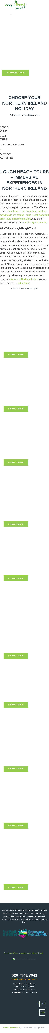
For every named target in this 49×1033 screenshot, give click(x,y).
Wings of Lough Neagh (25, 693)
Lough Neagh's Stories (25, 811)
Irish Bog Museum (21, 451)
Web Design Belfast (11, 1028)
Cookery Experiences (24, 394)
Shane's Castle (18, 567)
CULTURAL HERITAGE (12, 144)
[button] (11, 14)
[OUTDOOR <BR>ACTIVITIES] (0, 150)
